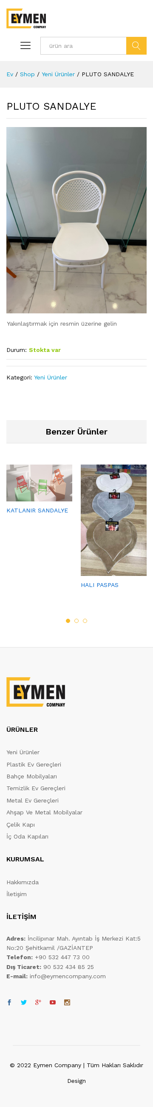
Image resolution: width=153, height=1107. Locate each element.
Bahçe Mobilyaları (31, 776)
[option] (39, 497)
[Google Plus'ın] (38, 1002)
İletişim (16, 894)
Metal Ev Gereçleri (32, 800)
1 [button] (68, 621)
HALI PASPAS (100, 584)
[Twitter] (24, 1002)
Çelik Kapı (20, 824)
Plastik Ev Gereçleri (33, 764)
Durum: (16, 349)
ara (136, 46)
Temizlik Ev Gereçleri (35, 788)
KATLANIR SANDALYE (37, 510)
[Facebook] (9, 1002)
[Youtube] (52, 1002)
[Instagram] (67, 1002)
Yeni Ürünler (50, 377)
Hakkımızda (22, 882)
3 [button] (85, 621)
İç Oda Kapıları (27, 836)
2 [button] (76, 621)
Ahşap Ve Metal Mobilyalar (44, 812)
